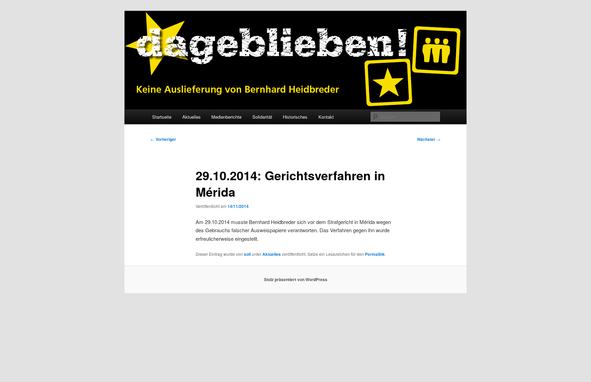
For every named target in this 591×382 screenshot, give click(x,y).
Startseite (161, 117)
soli (247, 254)
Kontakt (326, 117)
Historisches (295, 117)
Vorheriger (163, 139)
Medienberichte (226, 117)
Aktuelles (191, 117)
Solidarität (262, 117)
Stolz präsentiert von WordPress (295, 279)
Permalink (375, 254)
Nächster (429, 139)
